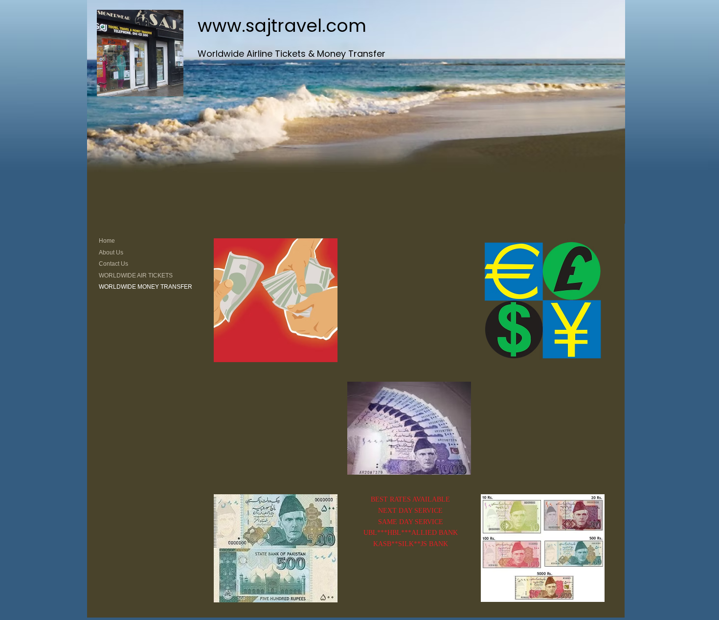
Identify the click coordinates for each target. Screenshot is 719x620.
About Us (111, 252)
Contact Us (113, 263)
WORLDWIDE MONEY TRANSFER (145, 286)
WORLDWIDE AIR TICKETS (136, 275)
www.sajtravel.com (282, 25)
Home (107, 240)
